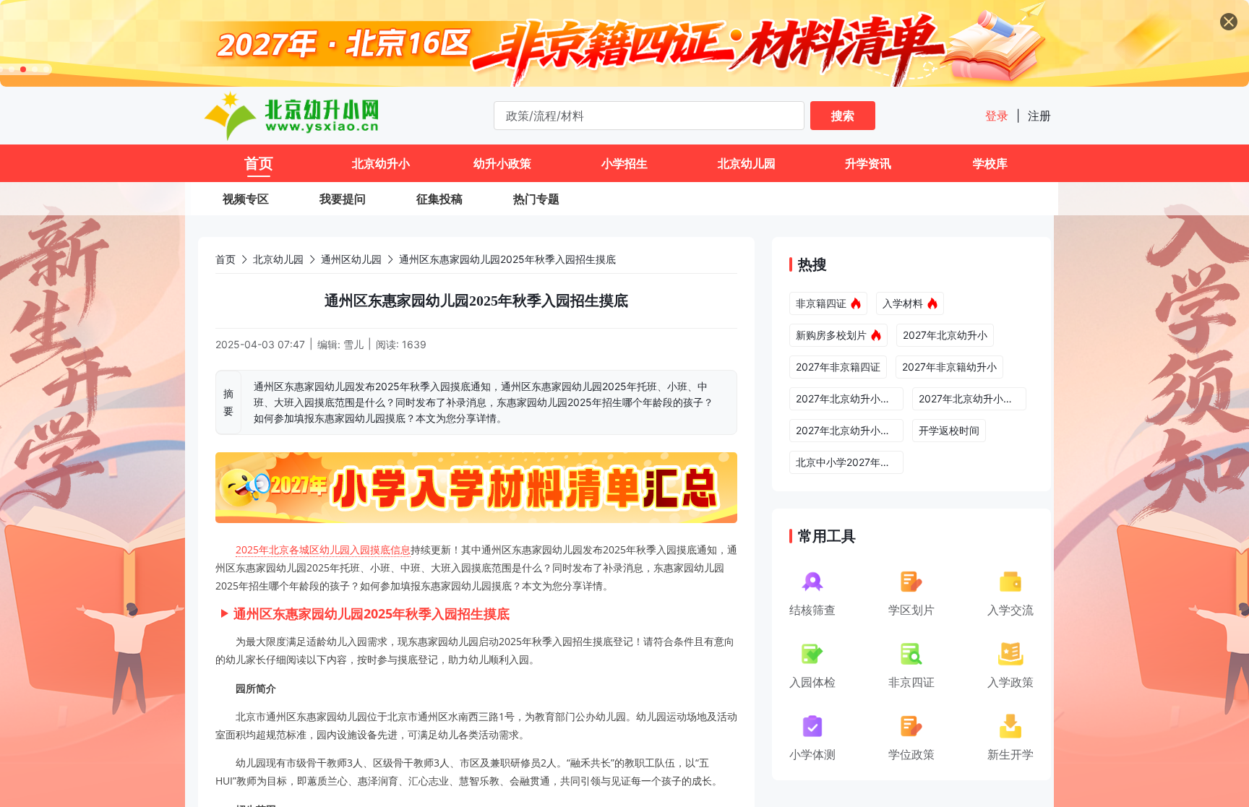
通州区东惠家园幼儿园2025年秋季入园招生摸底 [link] (507, 259)
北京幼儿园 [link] (278, 259)
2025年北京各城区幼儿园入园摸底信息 (323, 549)
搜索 (842, 115)
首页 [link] (225, 259)
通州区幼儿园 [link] (351, 259)
